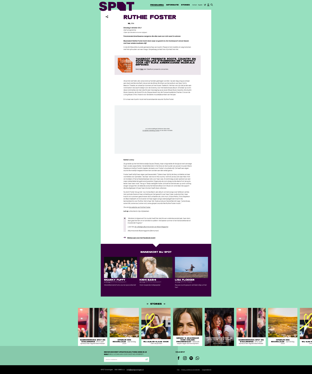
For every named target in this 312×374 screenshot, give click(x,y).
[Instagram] (185, 358)
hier (141, 69)
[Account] (208, 5)
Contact (194, 5)
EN (132, 23)
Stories (185, 5)
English (200, 5)
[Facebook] (179, 358)
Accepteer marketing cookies (151, 130)
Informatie (172, 5)
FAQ (178, 369)
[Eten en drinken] (205, 5)
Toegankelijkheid (206, 369)
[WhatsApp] (197, 358)
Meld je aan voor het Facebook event (141, 238)
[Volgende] (164, 304)
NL (129, 23)
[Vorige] (147, 304)
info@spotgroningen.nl (135, 370)
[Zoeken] (212, 5)
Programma (157, 5)
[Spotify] (191, 358)
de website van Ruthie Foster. (140, 207)
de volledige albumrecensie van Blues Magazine (151, 227)
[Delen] (107, 17)
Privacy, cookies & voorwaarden (190, 369)
